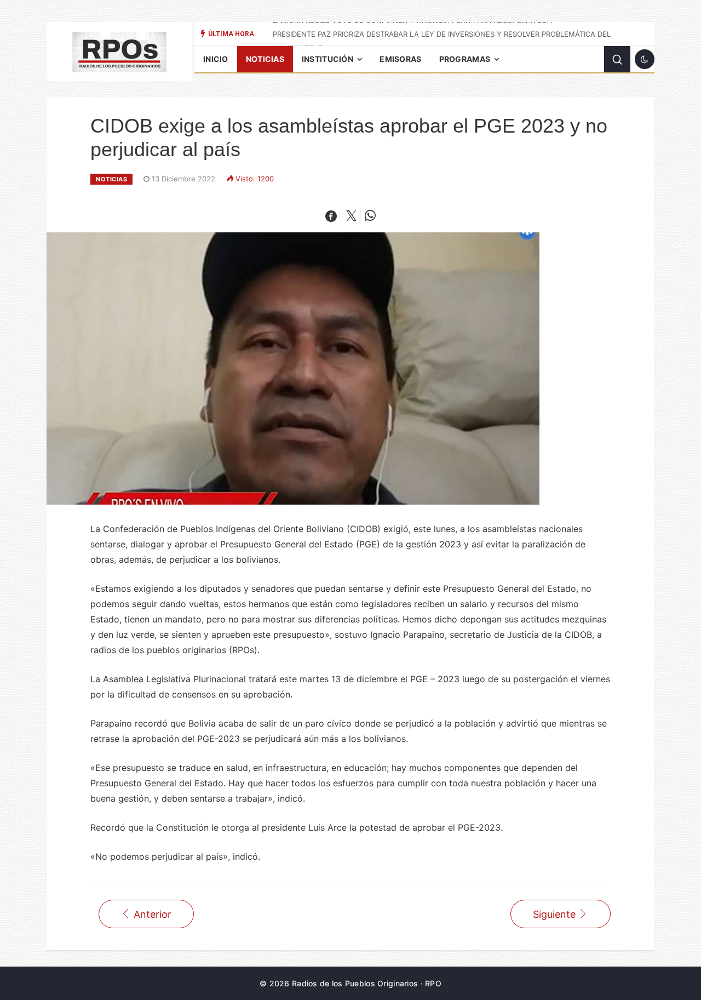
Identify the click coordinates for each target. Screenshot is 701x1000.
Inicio (215, 59)
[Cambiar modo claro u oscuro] (644, 59)
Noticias (265, 59)
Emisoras (400, 59)
